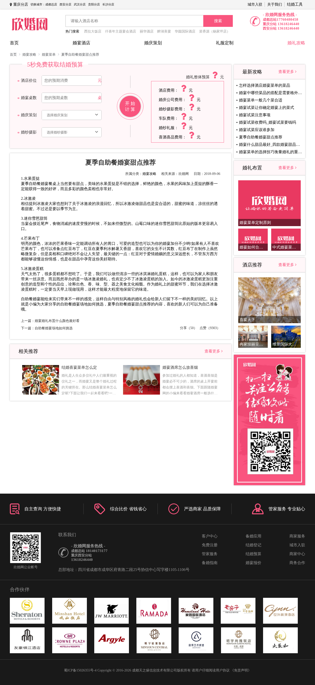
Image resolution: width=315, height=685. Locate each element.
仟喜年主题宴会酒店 (120, 31)
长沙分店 (108, 4)
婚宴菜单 (49, 54)
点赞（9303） (210, 328)
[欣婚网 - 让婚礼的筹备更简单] (29, 24)
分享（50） (188, 328)
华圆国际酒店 (185, 31)
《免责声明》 (241, 670)
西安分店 (65, 4)
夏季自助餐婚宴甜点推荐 (80, 54)
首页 (14, 42)
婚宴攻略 (29, 54)
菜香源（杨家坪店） (214, 31)
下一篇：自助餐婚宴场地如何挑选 (47, 328)
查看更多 (213, 351)
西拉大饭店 (92, 31)
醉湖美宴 (164, 31)
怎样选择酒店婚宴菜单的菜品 (264, 85)
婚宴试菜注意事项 (254, 115)
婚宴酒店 (81, 42)
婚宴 (37, 299)
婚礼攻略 (296, 42)
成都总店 (51, 4)
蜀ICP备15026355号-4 (80, 670)
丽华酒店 (147, 31)
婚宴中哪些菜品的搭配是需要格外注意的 (270, 93)
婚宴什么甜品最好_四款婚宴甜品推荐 (270, 144)
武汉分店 (80, 4)
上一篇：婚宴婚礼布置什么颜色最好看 (50, 321)
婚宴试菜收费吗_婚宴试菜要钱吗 (267, 122)
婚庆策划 (153, 42)
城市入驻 (255, 4)
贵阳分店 (94, 4)
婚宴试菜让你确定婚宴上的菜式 (266, 107)
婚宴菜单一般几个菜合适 (260, 100)
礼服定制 (225, 42)
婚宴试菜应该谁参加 (256, 130)
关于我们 (274, 4)
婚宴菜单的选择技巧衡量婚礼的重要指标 (270, 152)
